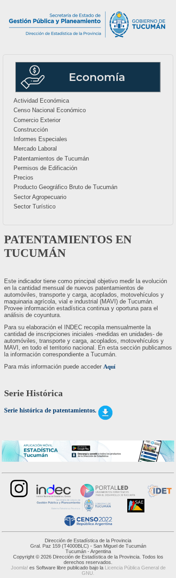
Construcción (31, 129)
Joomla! (19, 567)
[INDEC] (54, 495)
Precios (23, 177)
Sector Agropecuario (40, 197)
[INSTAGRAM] (18, 495)
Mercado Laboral (35, 148)
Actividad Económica (41, 100)
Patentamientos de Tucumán (51, 158)
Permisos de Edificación (45, 168)
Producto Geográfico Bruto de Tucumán (65, 187)
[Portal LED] (107, 495)
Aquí (109, 366)
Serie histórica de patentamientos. (50, 410)
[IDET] (159, 495)
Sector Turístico (35, 206)
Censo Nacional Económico (50, 110)
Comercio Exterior (37, 120)
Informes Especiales (40, 139)
